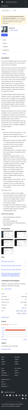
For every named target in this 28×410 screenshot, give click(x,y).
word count (24, 313)
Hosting (3, 361)
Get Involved (18, 368)
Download (4, 34)
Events (16, 370)
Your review (4, 339)
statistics (19, 313)
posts (25, 310)
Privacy (3, 364)
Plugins (16, 361)
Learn (2, 368)
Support (4, 53)
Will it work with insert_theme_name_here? (11, 265)
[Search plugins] (15, 10)
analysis (17, 310)
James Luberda (14, 30)
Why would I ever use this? (7, 261)
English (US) (24, 307)
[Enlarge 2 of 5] (25, 232)
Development (6, 50)
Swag (17, 375)
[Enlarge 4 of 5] (25, 240)
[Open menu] (26, 2)
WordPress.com (5, 379)
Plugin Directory (4, 5)
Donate (17, 372)
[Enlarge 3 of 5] (11, 240)
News (2, 359)
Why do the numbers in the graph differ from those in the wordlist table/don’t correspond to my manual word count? (10, 274)
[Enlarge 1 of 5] (11, 232)
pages (21, 310)
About (2, 357)
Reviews (5, 43)
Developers (4, 372)
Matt (3, 381)
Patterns (17, 364)
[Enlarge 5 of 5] (11, 249)
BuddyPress (4, 386)
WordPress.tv (5, 375)
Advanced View (5, 317)
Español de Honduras (9, 392)
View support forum (6, 349)
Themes (16, 359)
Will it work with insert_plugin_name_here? (11, 269)
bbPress (4, 384)
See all (25, 339)
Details (4, 40)
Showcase (17, 357)
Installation (5, 46)
